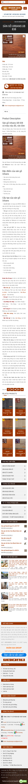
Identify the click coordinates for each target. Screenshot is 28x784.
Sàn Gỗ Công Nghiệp (8, 753)
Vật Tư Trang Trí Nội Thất (9, 751)
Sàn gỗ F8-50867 (7, 433)
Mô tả (6, 111)
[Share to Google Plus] (18, 389)
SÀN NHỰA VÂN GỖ (7, 469)
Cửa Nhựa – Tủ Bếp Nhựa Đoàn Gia (12, 517)
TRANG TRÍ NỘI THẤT (8, 479)
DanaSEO (16, 781)
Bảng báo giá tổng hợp (9, 700)
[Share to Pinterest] (11, 389)
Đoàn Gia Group (6, 21)
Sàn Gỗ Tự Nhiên (7, 763)
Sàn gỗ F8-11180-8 (7, 413)
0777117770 (10, 735)
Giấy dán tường (8, 313)
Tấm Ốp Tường (6, 507)
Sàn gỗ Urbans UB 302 (7, 454)
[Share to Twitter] (15, 389)
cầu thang (18, 318)
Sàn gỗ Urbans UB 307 (20, 413)
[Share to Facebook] (8, 389)
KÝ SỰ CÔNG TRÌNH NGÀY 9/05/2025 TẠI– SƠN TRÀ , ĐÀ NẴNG (18, 584)
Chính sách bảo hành (8, 689)
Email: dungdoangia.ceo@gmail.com (14, 105)
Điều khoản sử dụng (8, 684)
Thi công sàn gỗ (7, 702)
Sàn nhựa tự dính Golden (17, 79)
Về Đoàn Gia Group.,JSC (9, 668)
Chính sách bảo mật (8, 686)
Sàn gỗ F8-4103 (20, 433)
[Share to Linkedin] (22, 389)
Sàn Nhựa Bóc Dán (8, 488)
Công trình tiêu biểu (8, 675)
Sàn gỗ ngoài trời (7, 758)
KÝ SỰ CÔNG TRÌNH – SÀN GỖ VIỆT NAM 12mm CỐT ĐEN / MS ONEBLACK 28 (18, 574)
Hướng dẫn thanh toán (9, 671)
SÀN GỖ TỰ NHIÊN (7, 472)
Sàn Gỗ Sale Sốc (7, 498)
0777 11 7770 (16, 85)
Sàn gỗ (8, 287)
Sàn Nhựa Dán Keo (8, 491)
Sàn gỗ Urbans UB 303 (20, 454)
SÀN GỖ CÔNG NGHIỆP (8, 466)
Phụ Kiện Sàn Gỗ (7, 510)
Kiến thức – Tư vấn (8, 673)
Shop (12, 21)
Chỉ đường (19, 732)
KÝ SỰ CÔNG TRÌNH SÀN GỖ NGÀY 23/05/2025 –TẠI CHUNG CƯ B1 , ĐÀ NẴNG (18, 606)
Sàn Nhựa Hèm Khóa (8, 495)
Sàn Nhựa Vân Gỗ (7, 760)
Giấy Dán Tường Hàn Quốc (10, 513)
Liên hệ (5, 691)
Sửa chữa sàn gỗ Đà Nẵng (10, 704)
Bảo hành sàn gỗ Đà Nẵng (10, 707)
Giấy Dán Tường (7, 756)
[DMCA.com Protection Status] (23, 781)
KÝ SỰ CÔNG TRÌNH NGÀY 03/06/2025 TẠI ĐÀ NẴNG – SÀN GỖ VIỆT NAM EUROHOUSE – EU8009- (18, 595)
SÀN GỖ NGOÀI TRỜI (8, 476)
